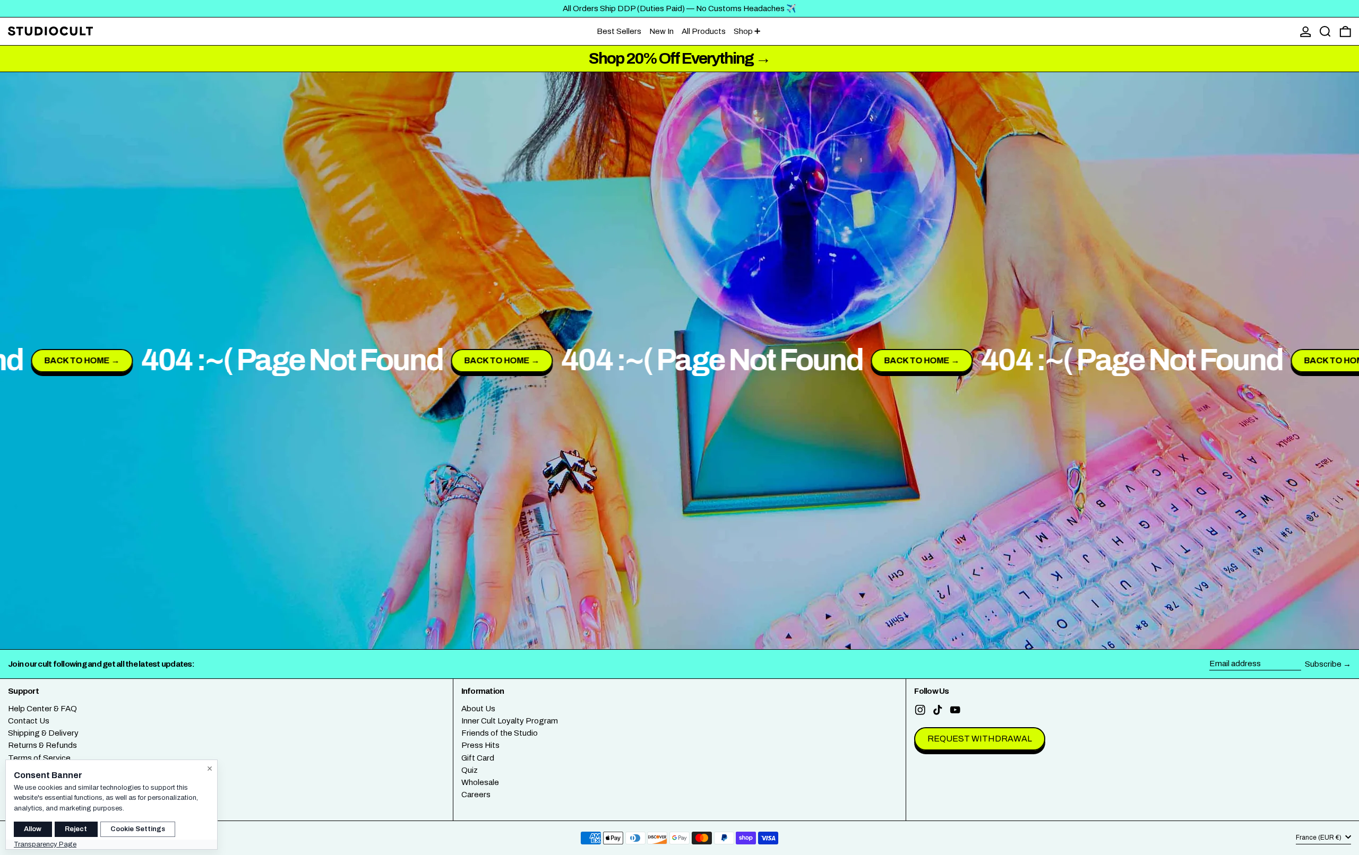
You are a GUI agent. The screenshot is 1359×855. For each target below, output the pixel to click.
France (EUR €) (1319, 838)
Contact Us (28, 721)
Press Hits (480, 745)
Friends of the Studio (499, 733)
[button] (1325, 32)
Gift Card (477, 758)
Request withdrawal (979, 738)
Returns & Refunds (42, 745)
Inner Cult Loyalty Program (509, 721)
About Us (478, 708)
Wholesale (480, 782)
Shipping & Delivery (43, 733)
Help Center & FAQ (42, 708)
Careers (476, 794)
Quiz (469, 770)
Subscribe (1323, 664)
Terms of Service (39, 758)
